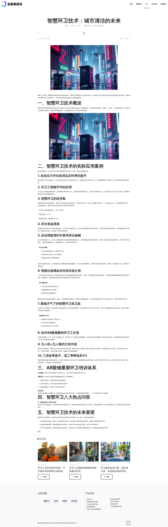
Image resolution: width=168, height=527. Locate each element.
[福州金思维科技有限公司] (12, 4)
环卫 (78, 26)
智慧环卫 (89, 499)
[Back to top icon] (128, 523)
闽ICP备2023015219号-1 (69, 523)
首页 (66, 26)
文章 (72, 26)
